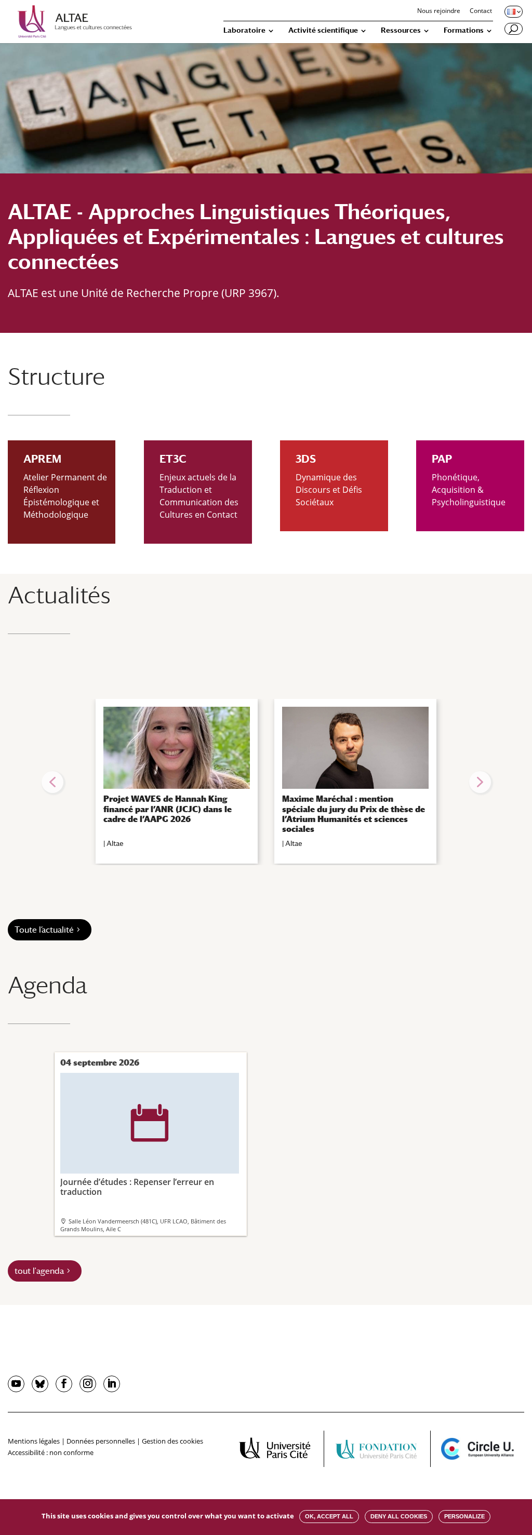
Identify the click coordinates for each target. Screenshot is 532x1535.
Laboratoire (244, 30)
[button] (52, 782)
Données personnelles (100, 1441)
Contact (481, 11)
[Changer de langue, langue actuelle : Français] (513, 11)
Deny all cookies (398, 1516)
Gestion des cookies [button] (172, 1441)
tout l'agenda (39, 1271)
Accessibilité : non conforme (51, 1452)
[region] (266, 782)
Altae (115, 843)
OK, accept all (329, 1516)
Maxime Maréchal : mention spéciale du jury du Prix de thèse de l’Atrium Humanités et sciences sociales (353, 814)
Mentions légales (34, 1441)
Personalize (464, 1516)
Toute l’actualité (44, 930)
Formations (464, 30)
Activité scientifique (323, 30)
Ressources (401, 30)
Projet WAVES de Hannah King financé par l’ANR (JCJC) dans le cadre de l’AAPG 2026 (167, 809)
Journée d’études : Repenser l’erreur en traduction (137, 1151)
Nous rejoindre (438, 11)
